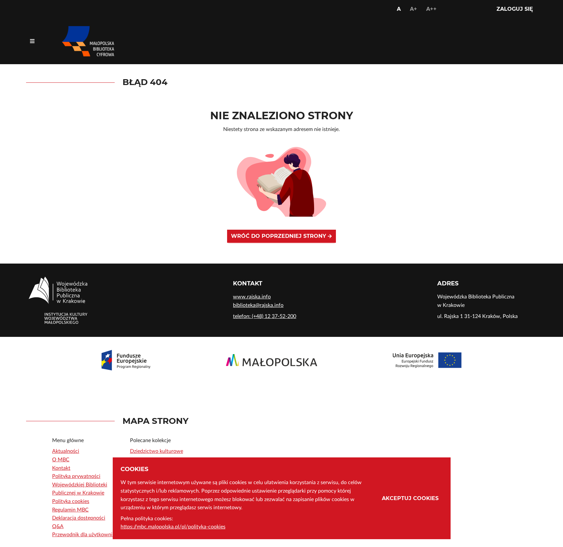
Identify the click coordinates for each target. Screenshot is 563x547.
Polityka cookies (70, 501)
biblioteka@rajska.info (258, 305)
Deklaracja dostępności (78, 518)
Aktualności (65, 451)
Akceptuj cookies (410, 498)
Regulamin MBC (70, 509)
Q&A (58, 526)
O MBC (60, 459)
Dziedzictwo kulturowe (156, 451)
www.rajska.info (252, 296)
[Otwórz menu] (32, 41)
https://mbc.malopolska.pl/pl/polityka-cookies (173, 526)
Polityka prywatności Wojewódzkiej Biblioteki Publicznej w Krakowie (79, 485)
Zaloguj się (515, 9)
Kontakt (61, 468)
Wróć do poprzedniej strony (279, 236)
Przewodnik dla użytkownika (85, 534)
